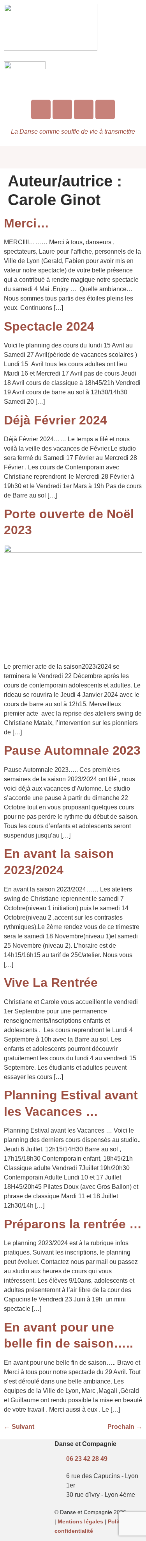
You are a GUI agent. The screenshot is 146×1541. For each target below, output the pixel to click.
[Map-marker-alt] (105, 109)
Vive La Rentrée (51, 982)
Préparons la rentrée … (73, 1224)
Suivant (19, 1426)
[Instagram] (41, 109)
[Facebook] (62, 109)
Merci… (26, 223)
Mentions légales (80, 1521)
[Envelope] (83, 109)
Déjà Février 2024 (55, 420)
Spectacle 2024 (49, 326)
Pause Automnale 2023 (72, 750)
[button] (73, 157)
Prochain (124, 1426)
